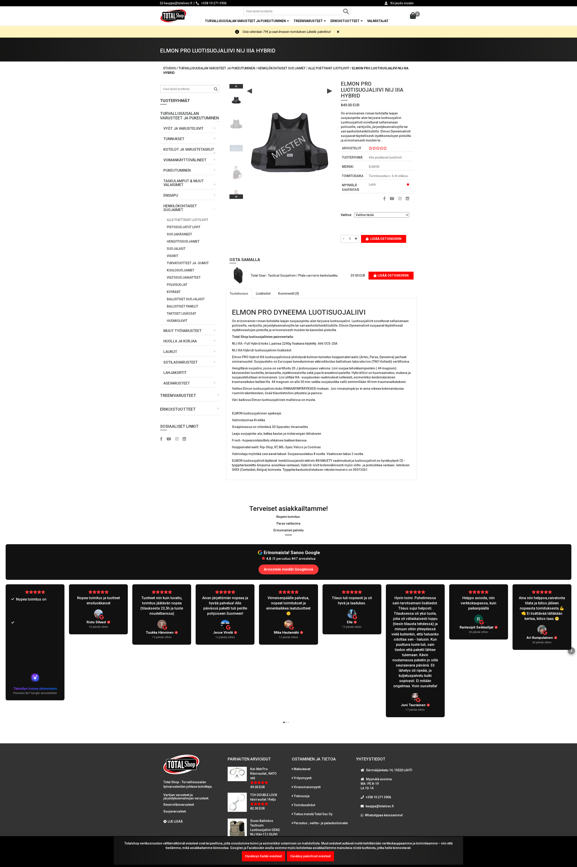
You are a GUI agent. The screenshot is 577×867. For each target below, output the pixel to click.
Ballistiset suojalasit (186, 299)
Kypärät (174, 292)
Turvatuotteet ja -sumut (188, 263)
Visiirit (172, 256)
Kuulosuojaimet (180, 270)
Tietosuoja (301, 796)
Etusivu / (171, 68)
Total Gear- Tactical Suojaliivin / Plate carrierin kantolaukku (294, 275)
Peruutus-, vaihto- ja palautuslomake (321, 823)
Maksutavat (302, 769)
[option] (236, 98)
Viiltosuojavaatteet (184, 277)
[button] (189, 114)
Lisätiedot (263, 293)
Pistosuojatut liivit (183, 227)
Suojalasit (176, 248)
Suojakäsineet (179, 234)
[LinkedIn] (186, 439)
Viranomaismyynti (307, 787)
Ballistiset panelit (182, 306)
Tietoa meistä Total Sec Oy (313, 814)
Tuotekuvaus (239, 293)
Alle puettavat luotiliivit (187, 220)
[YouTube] (170, 439)
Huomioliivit (177, 321)
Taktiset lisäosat (181, 313)
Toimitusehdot (304, 805)
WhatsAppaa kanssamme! (384, 815)
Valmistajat (378, 21)
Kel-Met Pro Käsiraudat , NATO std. (263, 773)
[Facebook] (163, 439)
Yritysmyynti (303, 778)
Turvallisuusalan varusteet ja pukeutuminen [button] (245, 21)
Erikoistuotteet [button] (345, 21)
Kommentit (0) (288, 293)
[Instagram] (178, 439)
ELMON (374, 166)
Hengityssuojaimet (183, 241)
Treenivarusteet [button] (308, 21)
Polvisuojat (177, 285)
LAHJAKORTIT (175, 373)
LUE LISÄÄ (175, 821)
